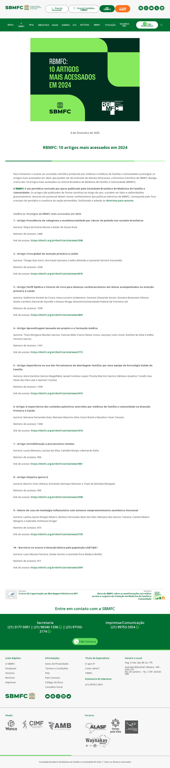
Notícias (10, 677)
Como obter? (92, 668)
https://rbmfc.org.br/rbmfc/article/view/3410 (57, 393)
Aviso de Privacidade (56, 663)
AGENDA (66, 25)
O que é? (90, 663)
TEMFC (88, 673)
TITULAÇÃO (110, 25)
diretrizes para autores (119, 200)
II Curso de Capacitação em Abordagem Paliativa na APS (48, 593)
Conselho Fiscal (54, 687)
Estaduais (10, 668)
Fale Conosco (87, 641)
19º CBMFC (107, 8)
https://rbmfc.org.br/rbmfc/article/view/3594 (57, 567)
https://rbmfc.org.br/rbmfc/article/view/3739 (57, 534)
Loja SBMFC (122, 9)
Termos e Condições (56, 668)
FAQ (47, 673)
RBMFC (97, 24)
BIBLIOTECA (43, 25)
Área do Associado (57, 9)
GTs (75, 25)
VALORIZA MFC (124, 24)
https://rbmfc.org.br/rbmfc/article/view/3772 (57, 352)
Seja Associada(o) (147, 24)
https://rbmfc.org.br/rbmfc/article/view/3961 (57, 463)
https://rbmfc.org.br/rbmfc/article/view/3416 (57, 430)
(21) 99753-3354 (123, 627)
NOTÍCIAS (84, 24)
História (9, 673)
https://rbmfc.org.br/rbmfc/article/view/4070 (57, 273)
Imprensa (10, 682)
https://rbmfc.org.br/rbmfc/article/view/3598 (57, 240)
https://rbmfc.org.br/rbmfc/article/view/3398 (57, 497)
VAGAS (55, 25)
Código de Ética (54, 682)
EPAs (31, 24)
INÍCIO (10, 24)
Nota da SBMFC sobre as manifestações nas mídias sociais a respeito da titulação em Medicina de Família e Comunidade (121, 596)
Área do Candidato (86, 9)
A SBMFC (21, 25)
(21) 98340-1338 (46, 627)
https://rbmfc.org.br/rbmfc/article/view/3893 (57, 314)
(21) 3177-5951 (19, 627)
